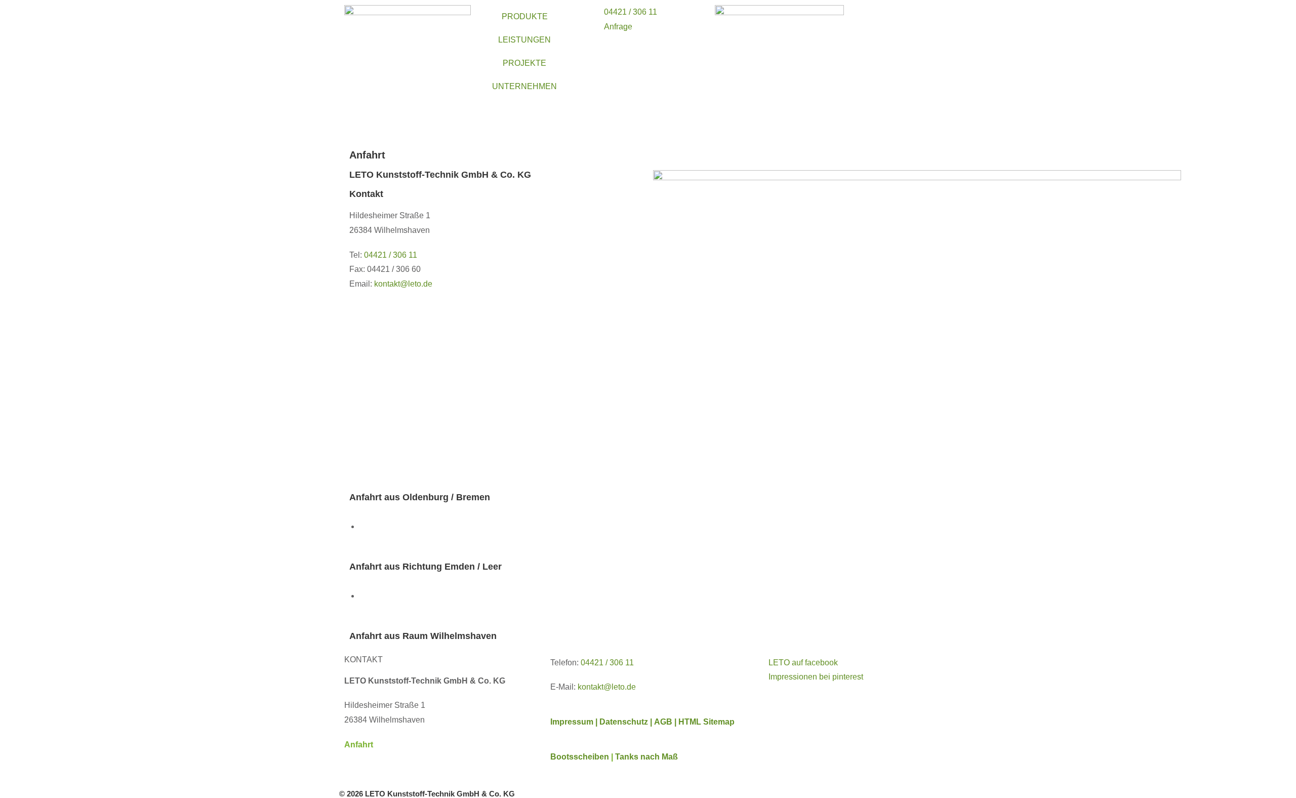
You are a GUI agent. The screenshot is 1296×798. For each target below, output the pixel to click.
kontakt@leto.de (607, 687)
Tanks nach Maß (646, 756)
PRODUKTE (525, 16)
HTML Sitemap (706, 721)
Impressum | (573, 721)
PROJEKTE (524, 63)
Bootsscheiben (579, 756)
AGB (664, 721)
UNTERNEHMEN (524, 86)
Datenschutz (624, 721)
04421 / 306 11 (390, 255)
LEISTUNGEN (524, 39)
